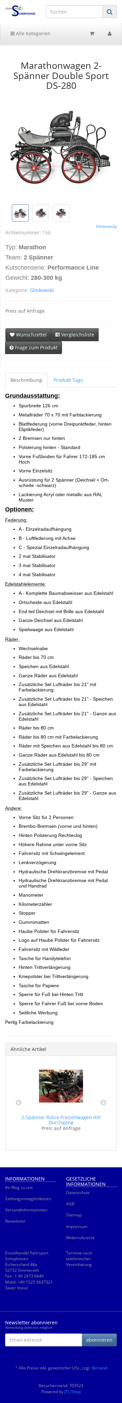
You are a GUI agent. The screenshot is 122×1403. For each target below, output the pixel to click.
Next (103, 1103)
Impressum (76, 1226)
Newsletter (15, 1221)
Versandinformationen (26, 1210)
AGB (70, 1204)
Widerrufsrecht (80, 1238)
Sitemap (74, 1215)
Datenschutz (78, 1192)
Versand (99, 1368)
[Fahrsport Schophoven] (20, 11)
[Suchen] (110, 11)
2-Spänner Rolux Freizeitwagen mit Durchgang (61, 1120)
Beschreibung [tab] (26, 380)
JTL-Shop (72, 1392)
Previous (19, 1103)
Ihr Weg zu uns (19, 1187)
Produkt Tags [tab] (68, 380)
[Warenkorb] (92, 33)
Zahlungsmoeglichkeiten (28, 1199)
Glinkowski (42, 290)
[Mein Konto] (110, 33)
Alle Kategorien (32, 33)
